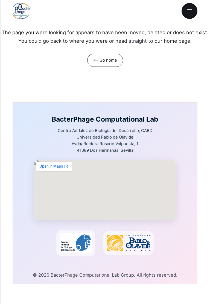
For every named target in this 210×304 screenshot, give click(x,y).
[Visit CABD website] (75, 243)
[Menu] (189, 11)
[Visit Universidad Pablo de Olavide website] (128, 243)
